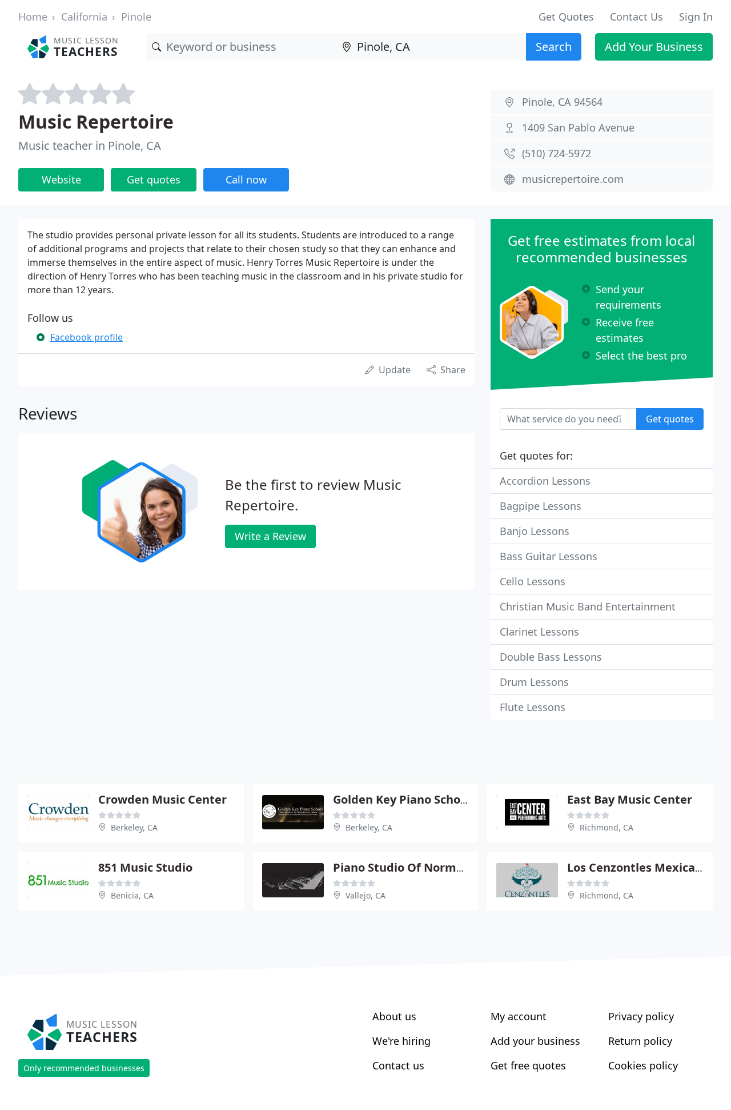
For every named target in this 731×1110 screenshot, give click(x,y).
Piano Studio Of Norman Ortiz (417, 867)
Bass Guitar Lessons (548, 556)
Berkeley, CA (134, 827)
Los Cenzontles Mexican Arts (648, 867)
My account (519, 1016)
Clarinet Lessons (539, 631)
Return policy (640, 1041)
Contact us (398, 1065)
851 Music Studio (145, 867)
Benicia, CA (132, 895)
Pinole (136, 16)
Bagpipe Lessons (540, 506)
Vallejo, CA (365, 895)
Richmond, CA (606, 827)
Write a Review (270, 536)
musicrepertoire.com (573, 179)
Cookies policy (643, 1065)
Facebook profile (86, 337)
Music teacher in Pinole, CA (89, 145)
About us (394, 1016)
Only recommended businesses (83, 1068)
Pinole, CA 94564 (562, 102)
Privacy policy (641, 1016)
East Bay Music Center (629, 799)
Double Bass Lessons (551, 657)
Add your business (535, 1041)
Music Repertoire (96, 121)
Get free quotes (528, 1065)
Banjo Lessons (534, 531)
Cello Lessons (532, 581)
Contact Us (636, 16)
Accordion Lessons (545, 481)
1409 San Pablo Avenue (578, 127)
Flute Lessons (532, 707)
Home (32, 16)
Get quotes (153, 179)
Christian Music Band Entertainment (588, 606)
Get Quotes (566, 16)
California (84, 16)
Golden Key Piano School (402, 799)
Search (554, 46)
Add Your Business (654, 46)
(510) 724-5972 (556, 153)
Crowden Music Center (162, 799)
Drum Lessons (534, 682)
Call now (246, 179)
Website (61, 179)
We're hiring (401, 1041)
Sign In (696, 16)
